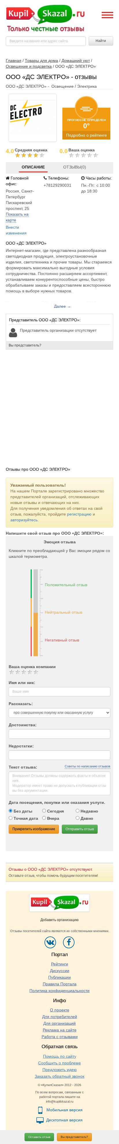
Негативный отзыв (62, 640)
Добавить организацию (59, 920)
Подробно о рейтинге (86, 135)
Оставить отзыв (39, 1136)
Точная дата (25, 818)
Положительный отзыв (66, 584)
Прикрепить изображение (33, 829)
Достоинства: (23, 725)
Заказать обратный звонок (59, 1076)
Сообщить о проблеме (59, 1063)
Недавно (88, 811)
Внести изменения (16, 230)
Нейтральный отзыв (63, 612)
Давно (86, 818)
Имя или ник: (22, 682)
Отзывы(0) (74, 167)
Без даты (22, 811)
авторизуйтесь (24, 520)
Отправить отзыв (80, 829)
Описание (33, 167)
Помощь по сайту (59, 1056)
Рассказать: (21, 703)
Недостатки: (21, 746)
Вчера (52, 818)
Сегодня (55, 811)
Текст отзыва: (23, 767)
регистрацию (79, 514)
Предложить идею (59, 1069)
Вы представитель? (74, 1136)
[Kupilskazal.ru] (45, 18)
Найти (101, 41)
